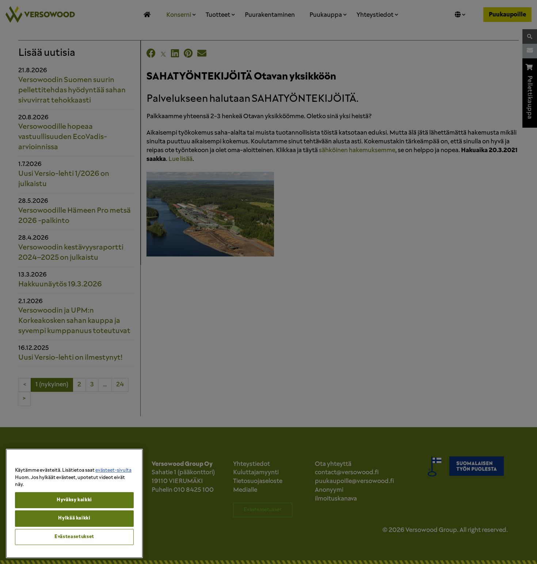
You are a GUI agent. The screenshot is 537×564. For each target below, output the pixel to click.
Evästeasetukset (74, 537)
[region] (74, 503)
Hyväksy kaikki (74, 500)
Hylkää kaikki (74, 518)
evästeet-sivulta (113, 470)
